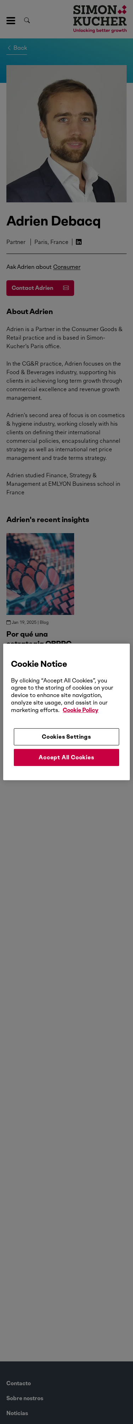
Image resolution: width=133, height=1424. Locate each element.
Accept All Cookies (66, 757)
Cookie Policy (80, 710)
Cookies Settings (66, 736)
